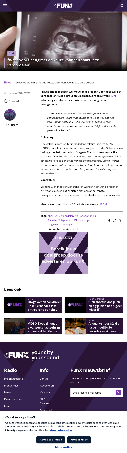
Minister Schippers (59, 220)
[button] (5, 6)
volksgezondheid (85, 216)
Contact (44, 378)
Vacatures (46, 392)
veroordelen (66, 216)
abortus (52, 216)
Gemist (8, 406)
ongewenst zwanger (60, 224)
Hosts (8, 392)
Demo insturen (13, 399)
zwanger (85, 220)
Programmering (13, 378)
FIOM (112, 96)
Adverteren (47, 385)
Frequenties (11, 385)
